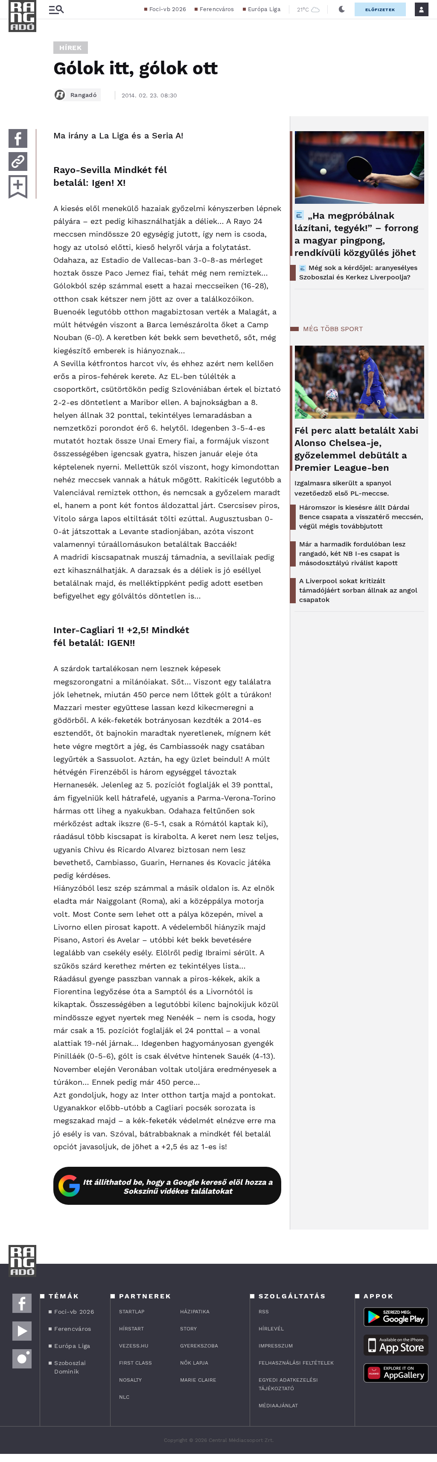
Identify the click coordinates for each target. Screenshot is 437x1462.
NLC (124, 1397)
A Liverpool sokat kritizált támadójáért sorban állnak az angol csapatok (358, 590)
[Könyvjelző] (18, 187)
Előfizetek (380, 9)
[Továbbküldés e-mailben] (18, 161)
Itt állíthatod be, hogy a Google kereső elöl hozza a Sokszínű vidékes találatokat (177, 1186)
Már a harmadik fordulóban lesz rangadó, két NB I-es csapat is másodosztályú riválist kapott (352, 553)
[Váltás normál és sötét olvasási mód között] (342, 9)
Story (188, 1329)
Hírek (70, 48)
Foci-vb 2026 (167, 9)
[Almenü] (56, 9)
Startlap (131, 1312)
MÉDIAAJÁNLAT (278, 1406)
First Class (135, 1363)
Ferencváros (217, 9)
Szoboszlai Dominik (70, 1367)
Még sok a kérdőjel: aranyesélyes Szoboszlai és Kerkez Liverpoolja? (358, 272)
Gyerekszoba (199, 1346)
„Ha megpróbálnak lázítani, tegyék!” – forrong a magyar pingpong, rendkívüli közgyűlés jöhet (356, 234)
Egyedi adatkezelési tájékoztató (288, 1384)
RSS (264, 1312)
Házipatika (195, 1312)
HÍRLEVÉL (271, 1329)
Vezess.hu (134, 1346)
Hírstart (131, 1329)
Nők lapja (194, 1363)
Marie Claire (198, 1380)
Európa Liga (264, 9)
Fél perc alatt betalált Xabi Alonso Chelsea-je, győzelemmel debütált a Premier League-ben (356, 449)
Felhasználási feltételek (296, 1363)
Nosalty (130, 1380)
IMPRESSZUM (276, 1346)
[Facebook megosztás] (18, 138)
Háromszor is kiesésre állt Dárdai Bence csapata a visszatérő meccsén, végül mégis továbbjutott (361, 516)
